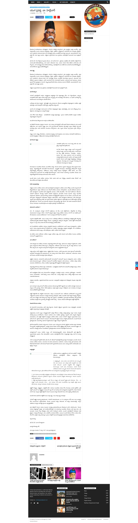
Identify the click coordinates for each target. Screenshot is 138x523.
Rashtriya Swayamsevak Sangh (91, 503)
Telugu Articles (34, 7)
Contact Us (83, 519)
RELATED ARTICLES (35, 464)
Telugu (85, 493)
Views (38, 2)
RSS (47, 433)
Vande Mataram (52, 433)
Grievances (105, 519)
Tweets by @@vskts (89, 33)
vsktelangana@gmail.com (42, 500)
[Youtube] (37, 503)
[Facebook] (31, 503)
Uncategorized (42, 7)
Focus (54, 2)
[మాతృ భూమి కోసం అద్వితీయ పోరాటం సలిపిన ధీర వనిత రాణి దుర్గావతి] (61, 502)
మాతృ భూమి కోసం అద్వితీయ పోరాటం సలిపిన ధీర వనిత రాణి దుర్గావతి (72, 501)
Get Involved (64, 2)
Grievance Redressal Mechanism (95, 519)
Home (31, 5)
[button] (107, 2)
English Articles (87, 500)
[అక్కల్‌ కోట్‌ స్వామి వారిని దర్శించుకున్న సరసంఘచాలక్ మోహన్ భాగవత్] (61, 509)
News (32, 2)
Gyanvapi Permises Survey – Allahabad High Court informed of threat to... (73, 493)
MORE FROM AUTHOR (47, 464)
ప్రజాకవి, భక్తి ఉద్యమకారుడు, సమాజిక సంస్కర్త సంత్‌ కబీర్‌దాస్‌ (73, 481)
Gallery (46, 2)
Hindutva (36, 433)
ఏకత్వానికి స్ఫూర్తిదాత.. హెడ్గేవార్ (37, 446)
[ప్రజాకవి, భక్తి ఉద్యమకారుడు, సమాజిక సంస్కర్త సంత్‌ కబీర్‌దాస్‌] (73, 473)
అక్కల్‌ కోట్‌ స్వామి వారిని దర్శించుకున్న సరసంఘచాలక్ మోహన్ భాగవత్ (72, 508)
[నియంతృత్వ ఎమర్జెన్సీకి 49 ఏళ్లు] (55, 473)
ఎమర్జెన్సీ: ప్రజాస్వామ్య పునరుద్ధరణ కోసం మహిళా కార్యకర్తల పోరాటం (37, 481)
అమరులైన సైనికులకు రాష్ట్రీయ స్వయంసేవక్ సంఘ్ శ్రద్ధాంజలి (69, 446)
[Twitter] (34, 503)
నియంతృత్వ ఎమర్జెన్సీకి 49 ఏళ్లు (54, 480)
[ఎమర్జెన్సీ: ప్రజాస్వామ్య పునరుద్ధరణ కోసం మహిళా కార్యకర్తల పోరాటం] (38, 473)
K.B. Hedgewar (42, 433)
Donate (72, 2)
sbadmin (33, 13)
